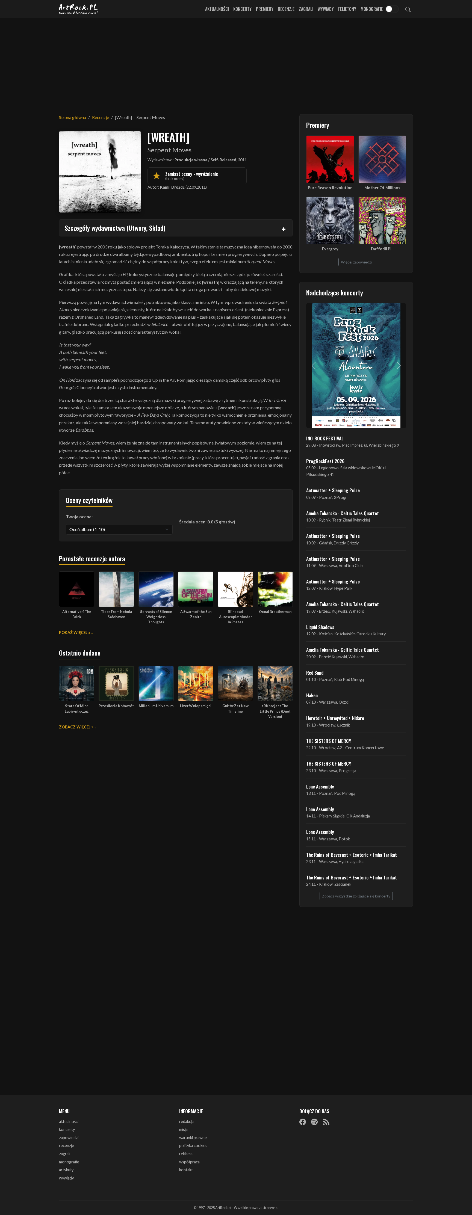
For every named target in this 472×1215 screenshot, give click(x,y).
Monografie (372, 9)
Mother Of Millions (382, 187)
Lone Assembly (320, 786)
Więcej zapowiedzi (356, 262)
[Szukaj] (408, 9)
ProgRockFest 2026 (325, 460)
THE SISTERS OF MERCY (328, 740)
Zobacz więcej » (76, 727)
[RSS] (326, 1122)
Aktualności (217, 9)
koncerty (67, 1129)
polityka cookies (193, 1145)
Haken (312, 695)
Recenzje (286, 9)
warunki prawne (193, 1137)
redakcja (186, 1121)
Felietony (347, 9)
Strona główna (72, 117)
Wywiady (326, 9)
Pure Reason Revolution (330, 187)
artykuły (66, 1169)
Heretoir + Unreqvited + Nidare (335, 717)
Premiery (264, 9)
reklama (186, 1153)
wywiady (66, 1178)
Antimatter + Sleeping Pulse (333, 490)
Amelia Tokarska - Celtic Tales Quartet (342, 513)
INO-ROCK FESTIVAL (325, 438)
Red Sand (314, 672)
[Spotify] (314, 1122)
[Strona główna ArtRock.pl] (78, 9)
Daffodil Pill (382, 249)
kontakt (186, 1169)
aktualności (68, 1121)
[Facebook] (302, 1122)
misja (183, 1129)
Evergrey (330, 249)
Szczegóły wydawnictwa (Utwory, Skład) (115, 228)
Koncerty (242, 9)
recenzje (66, 1145)
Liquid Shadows (320, 626)
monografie (69, 1162)
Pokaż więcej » (74, 632)
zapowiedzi (68, 1137)
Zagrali (306, 9)
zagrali (64, 1153)
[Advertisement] (236, 63)
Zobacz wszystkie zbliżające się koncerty (356, 896)
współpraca (189, 1162)
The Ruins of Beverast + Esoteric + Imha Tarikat (351, 854)
